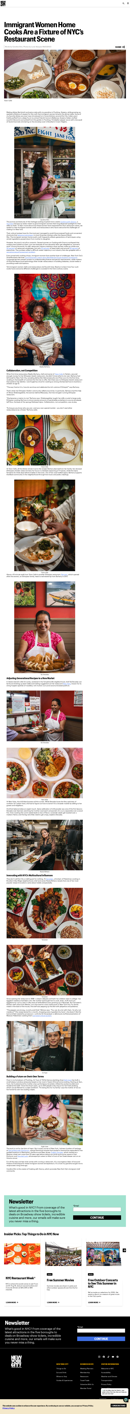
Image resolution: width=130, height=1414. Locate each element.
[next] (124, 1250)
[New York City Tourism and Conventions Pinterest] (117, 1357)
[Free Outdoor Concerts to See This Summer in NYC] (104, 1254)
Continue (97, 1217)
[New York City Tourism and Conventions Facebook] (104, 1357)
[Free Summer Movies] (63, 1254)
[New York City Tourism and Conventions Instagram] (99, 1357)
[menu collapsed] (128, 3)
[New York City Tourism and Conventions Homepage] (16, 1362)
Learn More (11, 1302)
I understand (118, 1405)
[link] (68, 222)
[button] (120, 47)
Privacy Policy (9, 1408)
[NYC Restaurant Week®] (22, 1254)
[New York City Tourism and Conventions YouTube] (113, 1357)
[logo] (3, 3)
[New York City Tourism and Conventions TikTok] (108, 1357)
